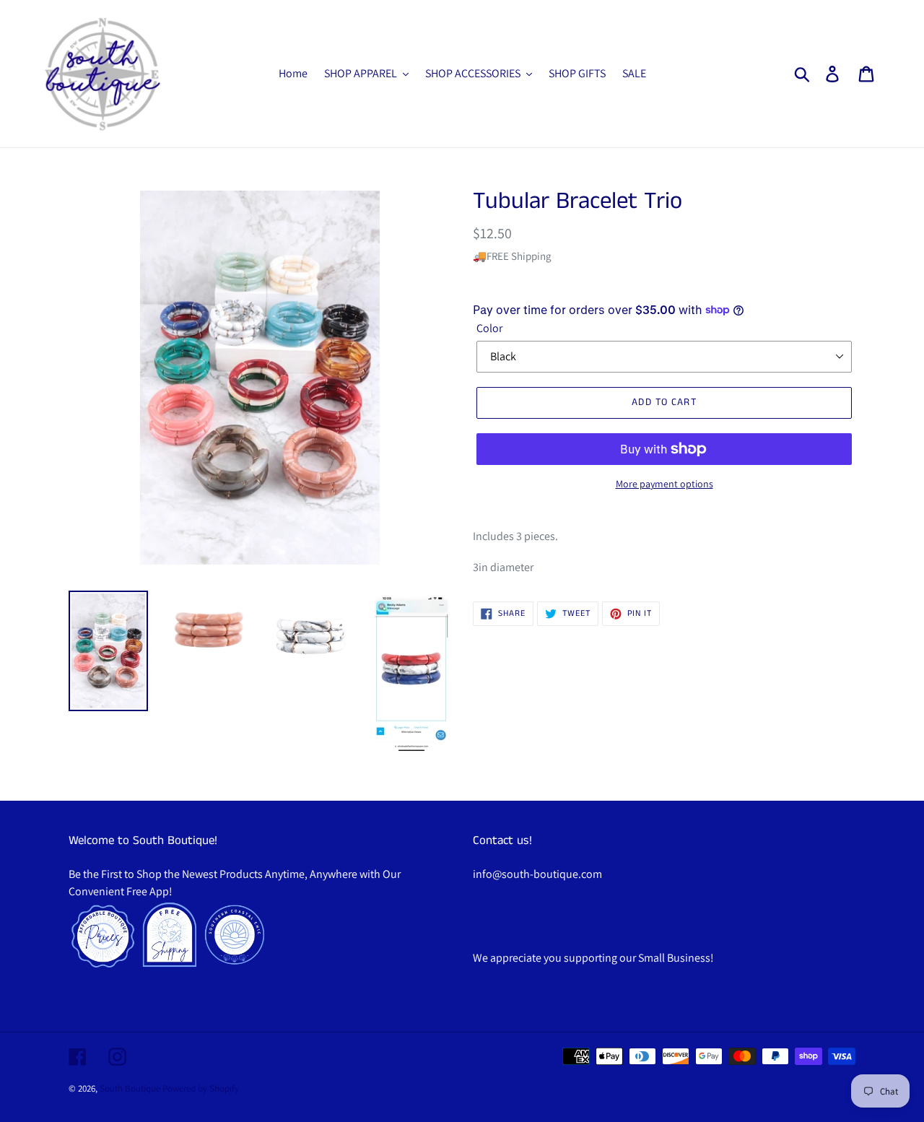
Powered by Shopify (200, 1088)
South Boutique (130, 1088)
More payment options (664, 483)
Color (489, 328)
